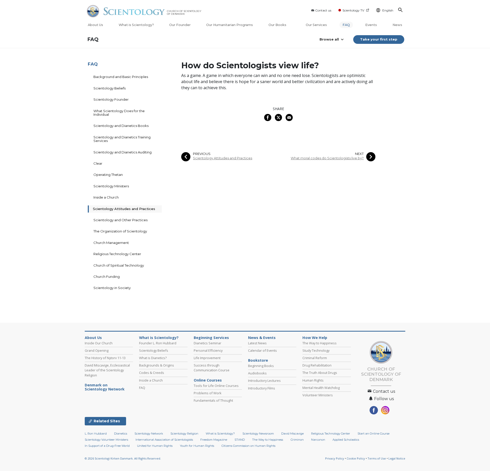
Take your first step (378, 39)
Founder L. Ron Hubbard (157, 343)
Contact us (323, 10)
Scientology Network (148, 433)
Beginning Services (211, 338)
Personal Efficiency (208, 350)
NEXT (359, 153)
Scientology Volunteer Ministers (106, 439)
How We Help (314, 338)
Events (371, 25)
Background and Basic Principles (120, 77)
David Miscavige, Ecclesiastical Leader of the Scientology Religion (107, 370)
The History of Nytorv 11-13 (105, 358)
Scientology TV (353, 10)
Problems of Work (208, 393)
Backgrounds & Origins (156, 365)
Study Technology (315, 350)
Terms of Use (377, 458)
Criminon (297, 439)
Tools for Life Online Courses (216, 385)
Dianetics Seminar (207, 343)
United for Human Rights (155, 446)
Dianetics (120, 433)
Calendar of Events (262, 350)
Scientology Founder (111, 99)
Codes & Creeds (151, 372)
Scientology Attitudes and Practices (222, 158)
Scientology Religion (184, 433)
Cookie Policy (356, 458)
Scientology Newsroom (258, 433)
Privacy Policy (334, 458)
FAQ (346, 25)
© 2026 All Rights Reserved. (123, 458)
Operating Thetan (108, 175)
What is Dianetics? (153, 358)
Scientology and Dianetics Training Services (122, 139)
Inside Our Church (99, 343)
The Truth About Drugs (319, 372)
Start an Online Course (373, 433)
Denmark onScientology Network (105, 387)
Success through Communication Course (211, 367)
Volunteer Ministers (317, 395)
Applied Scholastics (346, 439)
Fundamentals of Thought (213, 400)
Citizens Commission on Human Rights (248, 446)
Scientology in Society (112, 288)
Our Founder (180, 25)
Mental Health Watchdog (321, 387)
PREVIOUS (202, 153)
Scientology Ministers (111, 186)
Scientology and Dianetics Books (121, 126)
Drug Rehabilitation (317, 365)
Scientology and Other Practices (120, 220)
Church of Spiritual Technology (118, 265)
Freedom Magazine (213, 439)
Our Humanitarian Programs (229, 25)
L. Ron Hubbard (96, 433)
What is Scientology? (136, 25)
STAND (240, 439)
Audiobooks (257, 373)
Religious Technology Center (117, 254)
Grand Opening (96, 350)
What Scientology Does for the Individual (119, 112)
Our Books (277, 25)
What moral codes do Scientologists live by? (327, 158)
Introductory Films (261, 388)
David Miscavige (292, 433)
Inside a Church (106, 197)
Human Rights (313, 380)
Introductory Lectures (264, 380)
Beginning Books (261, 365)
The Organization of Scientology (120, 231)
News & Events (262, 338)
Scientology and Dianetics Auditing (122, 152)
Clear (97, 163)
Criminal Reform (314, 358)
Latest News (257, 343)
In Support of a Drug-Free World (107, 446)
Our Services (316, 25)
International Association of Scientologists (164, 439)
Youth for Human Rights (197, 446)
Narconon (318, 439)
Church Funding (106, 276)
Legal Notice (396, 458)
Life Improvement (207, 358)
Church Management (111, 243)
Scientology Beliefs (109, 88)
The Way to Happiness (319, 343)
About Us (95, 25)
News (397, 25)
